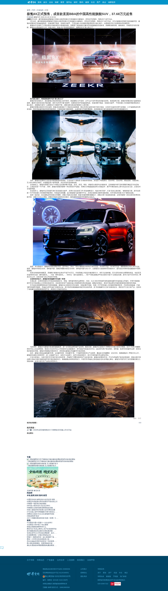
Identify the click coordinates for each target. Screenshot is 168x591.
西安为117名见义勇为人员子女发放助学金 (42, 529)
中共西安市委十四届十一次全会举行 (39, 523)
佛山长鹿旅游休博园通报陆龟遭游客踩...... (42, 545)
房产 (98, 2)
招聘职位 (83, 573)
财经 (75, 2)
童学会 (69, 2)
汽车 (33, 10)
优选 (138, 7)
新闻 (39, 2)
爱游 (133, 7)
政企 (104, 2)
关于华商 (30, 560)
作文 (120, 573)
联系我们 (80, 560)
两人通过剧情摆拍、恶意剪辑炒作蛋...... (41, 543)
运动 (51, 2)
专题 (29, 457)
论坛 (114, 7)
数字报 (120, 7)
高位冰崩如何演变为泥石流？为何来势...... (42, 541)
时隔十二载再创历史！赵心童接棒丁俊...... (42, 537)
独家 (57, 2)
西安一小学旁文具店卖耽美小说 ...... (39, 539)
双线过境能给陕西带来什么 (36, 527)
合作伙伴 (60, 560)
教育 (62, 2)
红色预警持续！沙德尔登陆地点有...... (40, 535)
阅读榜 (29, 493)
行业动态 (40, 10)
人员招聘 (70, 560)
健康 (87, 2)
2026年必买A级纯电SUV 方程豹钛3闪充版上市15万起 (49, 430)
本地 (29, 495)
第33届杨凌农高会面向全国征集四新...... (41, 531)
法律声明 (91, 560)
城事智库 (111, 2)
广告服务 (50, 560)
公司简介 (83, 569)
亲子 (99, 573)
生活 (93, 2)
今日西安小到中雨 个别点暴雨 (37, 525)
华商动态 (40, 560)
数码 (81, 2)
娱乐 (45, 2)
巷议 (126, 573)
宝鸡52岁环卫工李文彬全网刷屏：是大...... (42, 533)
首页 (28, 10)
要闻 (29, 520)
